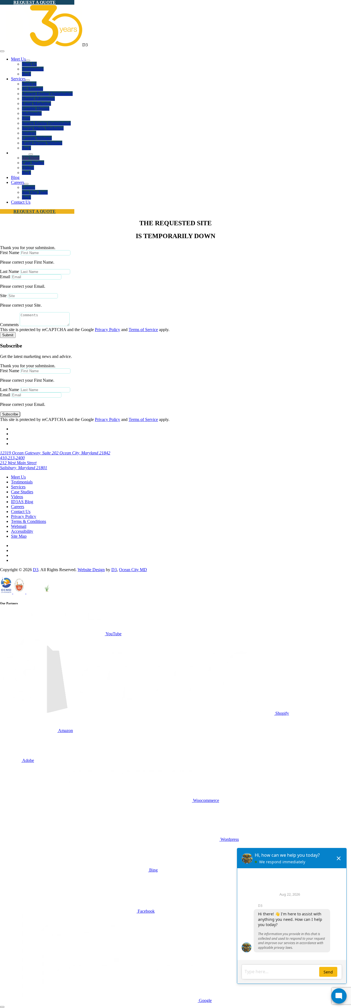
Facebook (146, 911)
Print (26, 118)
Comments (9, 324)
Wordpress (229, 839)
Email (5, 276)
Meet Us (18, 59)
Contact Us (20, 202)
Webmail (18, 526)
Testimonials (33, 69)
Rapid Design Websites (42, 143)
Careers (17, 182)
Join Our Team (35, 192)
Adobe (27, 760)
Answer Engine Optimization (47, 93)
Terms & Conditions (28, 521)
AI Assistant (32, 88)
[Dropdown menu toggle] (28, 60)
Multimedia (32, 113)
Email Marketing (36, 103)
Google (205, 1000)
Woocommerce (205, 800)
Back (26, 74)
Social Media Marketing (43, 128)
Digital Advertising (38, 98)
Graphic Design (35, 108)
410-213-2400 (12, 457)
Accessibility (22, 531)
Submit (7, 335)
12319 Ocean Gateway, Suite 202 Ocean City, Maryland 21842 (55, 453)
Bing (153, 870)
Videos (28, 167)
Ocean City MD (133, 569)
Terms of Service (143, 329)
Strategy (29, 133)
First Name (9, 252)
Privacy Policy (107, 329)
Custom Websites (37, 138)
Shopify (281, 713)
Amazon (65, 730)
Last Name (9, 271)
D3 (35, 569)
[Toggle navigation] (2, 51)
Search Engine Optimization (46, 123)
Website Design (91, 569)
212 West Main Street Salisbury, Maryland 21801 (23, 465)
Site (3, 295)
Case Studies (33, 162)
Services (18, 78)
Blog (15, 177)
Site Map (19, 536)
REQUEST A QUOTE (34, 2)
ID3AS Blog (22, 501)
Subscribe (10, 414)
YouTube (113, 633)
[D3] (41, 44)
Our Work (30, 157)
